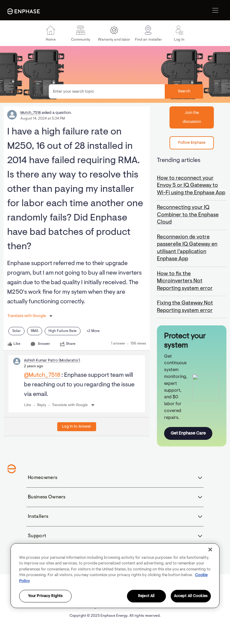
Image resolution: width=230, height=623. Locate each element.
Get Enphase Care (188, 433)
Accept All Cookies (191, 596)
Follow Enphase (191, 143)
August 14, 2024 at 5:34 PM (42, 118)
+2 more (93, 331)
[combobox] (126, 91)
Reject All (146, 596)
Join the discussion (192, 117)
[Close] (210, 549)
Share (70, 344)
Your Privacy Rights (45, 596)
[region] (115, 575)
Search (184, 91)
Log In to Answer (76, 426)
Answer (44, 344)
